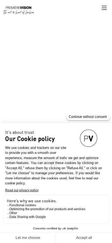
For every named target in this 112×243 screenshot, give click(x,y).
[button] (104, 8)
